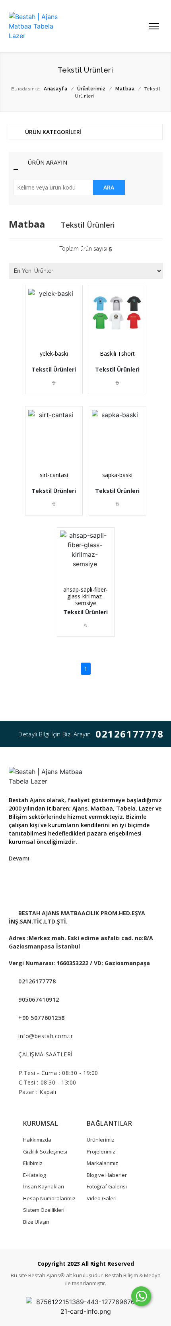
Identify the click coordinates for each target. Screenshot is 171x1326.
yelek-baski (54, 353)
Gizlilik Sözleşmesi (45, 1151)
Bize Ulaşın (36, 1221)
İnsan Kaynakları (43, 1186)
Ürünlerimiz (101, 1139)
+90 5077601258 (41, 1017)
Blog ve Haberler (107, 1174)
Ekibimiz (33, 1163)
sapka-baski (117, 475)
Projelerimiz (101, 1151)
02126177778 (129, 733)
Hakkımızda (37, 1139)
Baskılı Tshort (117, 353)
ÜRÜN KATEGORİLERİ (52, 132)
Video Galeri (102, 1198)
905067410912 (38, 999)
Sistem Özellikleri (43, 1209)
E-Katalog (34, 1174)
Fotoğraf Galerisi (107, 1186)
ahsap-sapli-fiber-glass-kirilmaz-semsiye (85, 596)
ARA (108, 187)
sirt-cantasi (54, 475)
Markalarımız (102, 1163)
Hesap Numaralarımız (49, 1198)
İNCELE (56, 327)
